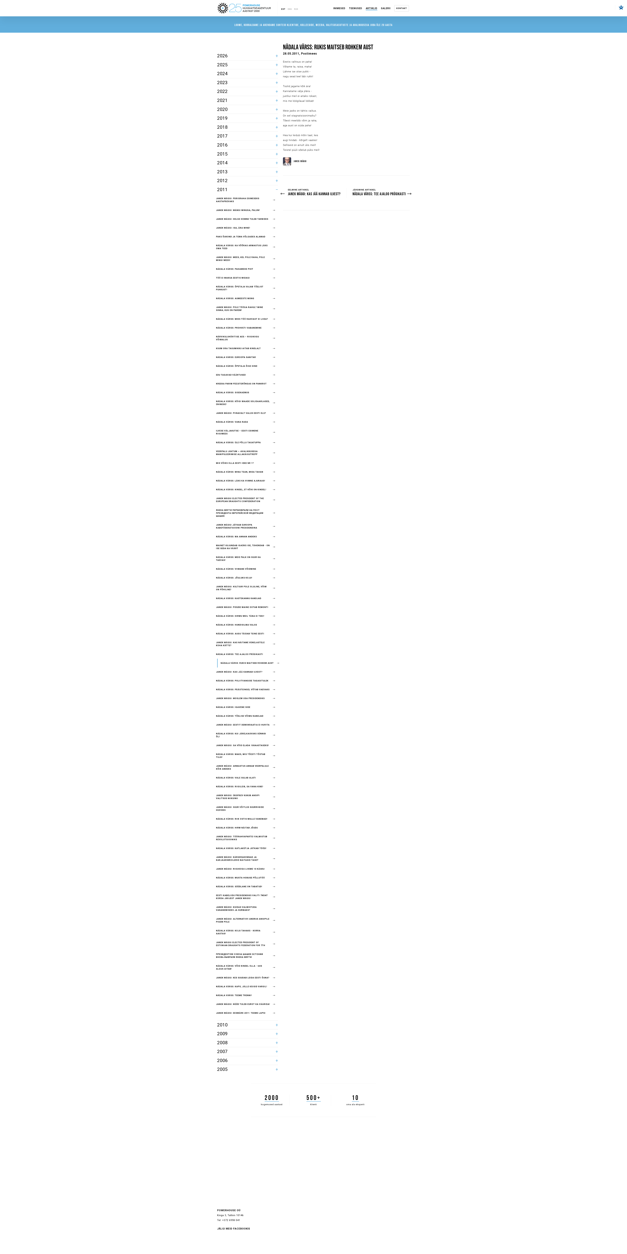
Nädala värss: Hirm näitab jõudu (237, 828)
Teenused (355, 8)
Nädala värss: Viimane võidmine (236, 569)
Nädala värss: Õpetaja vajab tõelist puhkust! (239, 288)
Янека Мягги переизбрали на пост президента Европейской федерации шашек (239, 513)
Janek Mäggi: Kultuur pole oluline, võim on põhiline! (241, 588)
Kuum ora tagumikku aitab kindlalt (238, 348)
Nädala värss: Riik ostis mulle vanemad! (241, 819)
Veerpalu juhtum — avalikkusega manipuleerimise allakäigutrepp (237, 452)
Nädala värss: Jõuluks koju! (234, 578)
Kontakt (401, 8)
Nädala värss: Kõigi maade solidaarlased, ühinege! (243, 402)
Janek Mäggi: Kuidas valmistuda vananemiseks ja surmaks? (236, 908)
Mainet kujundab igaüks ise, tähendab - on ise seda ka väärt (243, 547)
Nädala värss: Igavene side (233, 707)
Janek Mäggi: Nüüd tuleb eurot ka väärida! (243, 1004)
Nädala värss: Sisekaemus (232, 392)
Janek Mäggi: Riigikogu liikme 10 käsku (240, 869)
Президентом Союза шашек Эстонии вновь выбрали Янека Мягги (239, 955)
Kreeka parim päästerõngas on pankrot (241, 384)
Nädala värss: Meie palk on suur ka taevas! (238, 558)
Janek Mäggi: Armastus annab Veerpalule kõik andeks (242, 767)
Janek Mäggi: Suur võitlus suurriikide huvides (240, 808)
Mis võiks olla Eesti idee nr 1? (235, 463)
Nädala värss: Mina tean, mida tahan (239, 472)
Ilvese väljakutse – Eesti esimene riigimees (237, 432)
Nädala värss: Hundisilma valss (236, 625)
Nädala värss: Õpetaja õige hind (236, 366)
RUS (296, 9)
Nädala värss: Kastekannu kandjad (238, 598)
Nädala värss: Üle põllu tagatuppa (238, 442)
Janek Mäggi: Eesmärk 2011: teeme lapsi (240, 1013)
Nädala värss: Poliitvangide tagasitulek (242, 681)
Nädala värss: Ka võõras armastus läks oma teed (242, 247)
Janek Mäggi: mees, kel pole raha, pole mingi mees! (240, 258)
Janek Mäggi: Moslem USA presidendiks (240, 698)
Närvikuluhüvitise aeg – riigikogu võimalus (237, 338)
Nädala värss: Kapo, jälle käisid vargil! (241, 986)
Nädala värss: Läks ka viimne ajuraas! (240, 481)
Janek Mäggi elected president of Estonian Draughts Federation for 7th (240, 944)
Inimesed (339, 8)
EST (283, 9)
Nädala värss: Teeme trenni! (234, 995)
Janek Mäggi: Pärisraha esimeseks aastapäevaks (237, 200)
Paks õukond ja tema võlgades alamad (240, 237)
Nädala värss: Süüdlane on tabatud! (239, 886)
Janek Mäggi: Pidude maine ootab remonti (242, 607)
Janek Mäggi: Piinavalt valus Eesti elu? (241, 413)
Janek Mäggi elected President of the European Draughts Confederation (240, 500)
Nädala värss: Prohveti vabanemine (239, 328)
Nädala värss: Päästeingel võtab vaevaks (243, 689)
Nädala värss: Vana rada (232, 422)
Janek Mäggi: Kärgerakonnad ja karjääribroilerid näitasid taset (237, 858)
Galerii (386, 8)
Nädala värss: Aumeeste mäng (235, 298)
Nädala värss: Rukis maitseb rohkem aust (247, 663)
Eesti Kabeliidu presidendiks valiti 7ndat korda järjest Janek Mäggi (242, 896)
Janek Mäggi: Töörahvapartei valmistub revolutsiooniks (241, 838)
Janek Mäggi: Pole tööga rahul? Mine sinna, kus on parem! (239, 308)
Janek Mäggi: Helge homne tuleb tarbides (242, 219)
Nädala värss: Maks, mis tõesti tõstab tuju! (240, 755)
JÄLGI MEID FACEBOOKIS (233, 1228)
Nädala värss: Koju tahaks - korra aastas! (238, 932)
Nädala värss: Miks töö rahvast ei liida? (242, 319)
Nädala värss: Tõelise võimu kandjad (239, 716)
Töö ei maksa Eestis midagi (233, 278)
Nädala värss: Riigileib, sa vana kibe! (239, 786)
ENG (290, 9)
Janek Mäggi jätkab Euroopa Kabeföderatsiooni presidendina (236, 526)
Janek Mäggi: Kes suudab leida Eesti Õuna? (242, 978)
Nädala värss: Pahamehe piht (234, 269)
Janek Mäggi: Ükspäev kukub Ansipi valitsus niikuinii (238, 797)
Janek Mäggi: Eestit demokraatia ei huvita (243, 725)
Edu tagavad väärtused (231, 375)
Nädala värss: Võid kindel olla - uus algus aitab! (239, 967)
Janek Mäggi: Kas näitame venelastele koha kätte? (240, 644)
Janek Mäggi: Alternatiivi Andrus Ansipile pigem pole (242, 920)
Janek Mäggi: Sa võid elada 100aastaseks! (242, 745)
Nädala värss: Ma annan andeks (236, 537)
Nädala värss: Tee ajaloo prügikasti (239, 654)
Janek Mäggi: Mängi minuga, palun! (238, 210)
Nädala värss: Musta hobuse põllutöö (240, 878)
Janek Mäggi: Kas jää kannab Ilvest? (239, 672)
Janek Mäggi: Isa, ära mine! (233, 228)
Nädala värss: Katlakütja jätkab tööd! (241, 848)
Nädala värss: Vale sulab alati (236, 778)
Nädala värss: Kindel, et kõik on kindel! (241, 489)
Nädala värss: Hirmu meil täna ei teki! (240, 616)
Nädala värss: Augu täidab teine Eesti (240, 634)
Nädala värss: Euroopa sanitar (236, 357)
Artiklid (371, 8)
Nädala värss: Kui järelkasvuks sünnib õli (241, 735)
